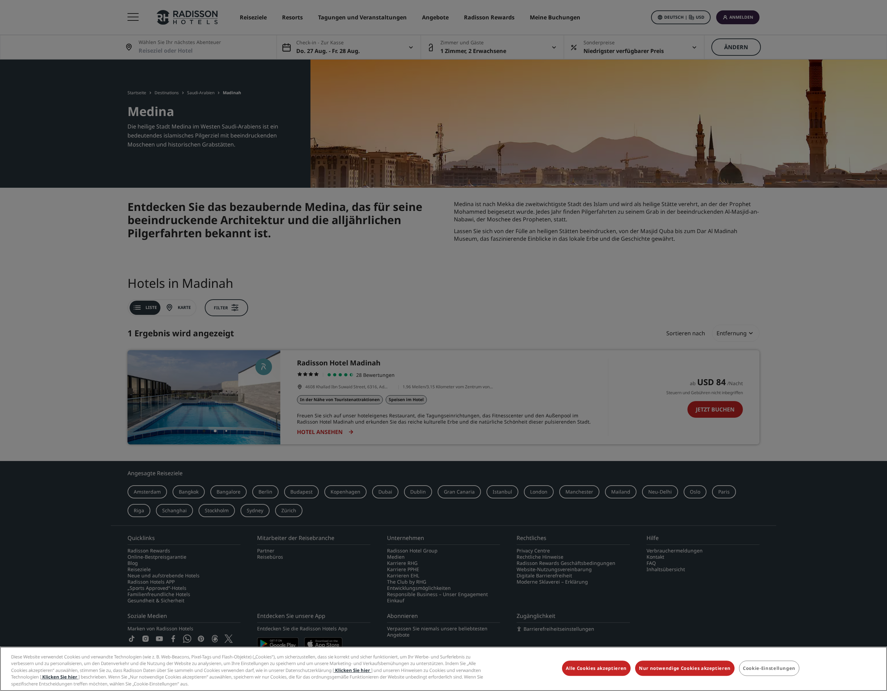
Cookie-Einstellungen (769, 668)
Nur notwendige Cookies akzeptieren (685, 668)
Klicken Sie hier (352, 670)
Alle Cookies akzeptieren (596, 668)
